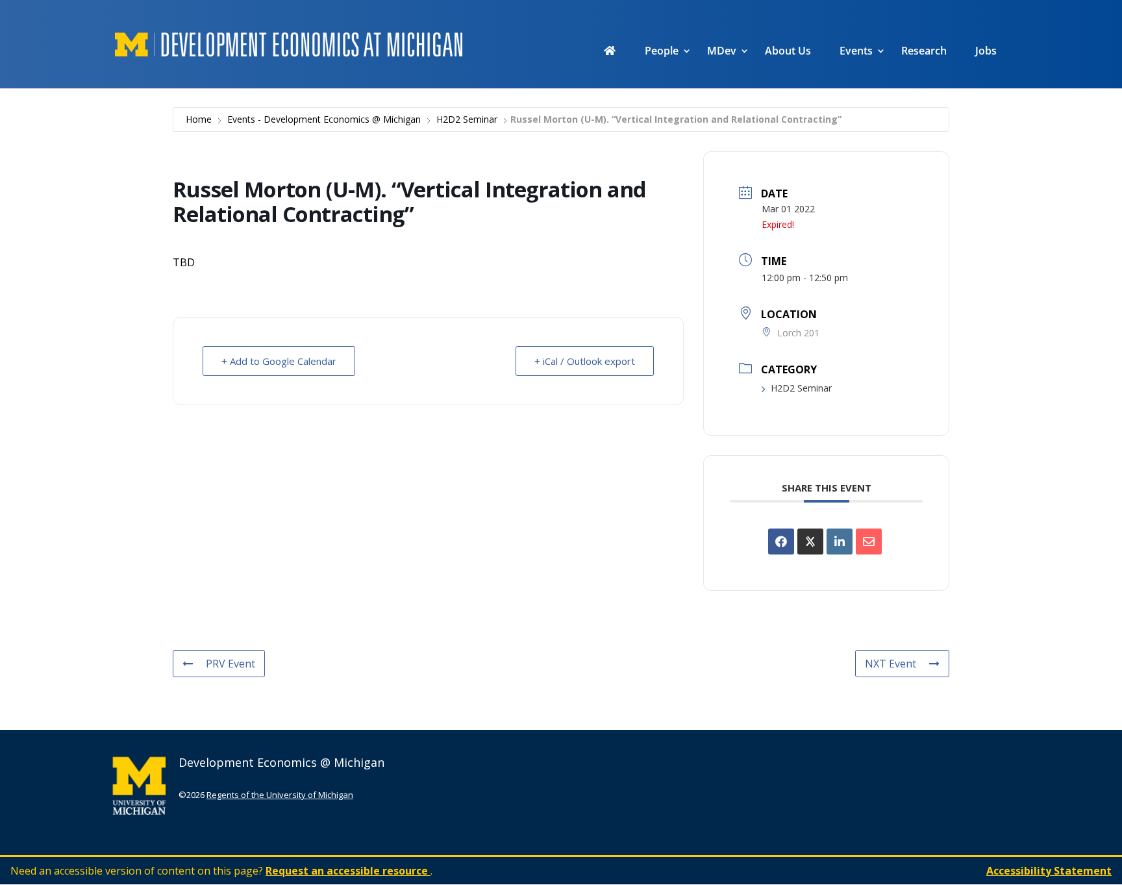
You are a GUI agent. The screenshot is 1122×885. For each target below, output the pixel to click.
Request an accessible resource (348, 871)
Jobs (986, 52)
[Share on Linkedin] (840, 542)
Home (199, 119)
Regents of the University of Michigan (279, 795)
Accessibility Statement (1049, 871)
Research (924, 52)
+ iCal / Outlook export (584, 361)
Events (856, 52)
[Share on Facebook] (781, 542)
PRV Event (230, 663)
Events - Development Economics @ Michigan (324, 119)
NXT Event (890, 663)
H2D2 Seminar (466, 119)
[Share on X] (810, 542)
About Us (788, 52)
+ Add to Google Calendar (278, 361)
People (662, 52)
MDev (721, 52)
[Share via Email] (869, 542)
